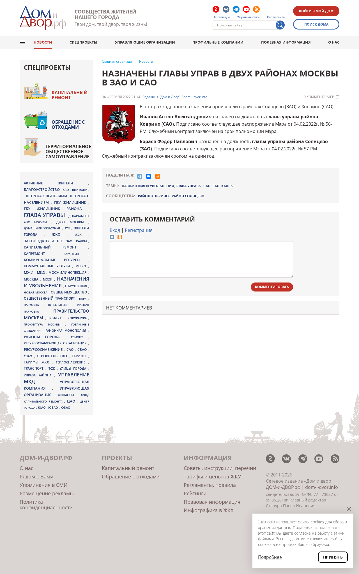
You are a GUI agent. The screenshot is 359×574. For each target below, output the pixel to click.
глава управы (189, 186)
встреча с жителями (47, 195)
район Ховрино (153, 196)
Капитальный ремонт (70, 95)
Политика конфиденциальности (46, 504)
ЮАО (42, 408)
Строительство (53, 355)
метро (81, 266)
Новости (43, 42)
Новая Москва (36, 292)
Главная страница (117, 61)
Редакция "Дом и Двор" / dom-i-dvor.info (174, 97)
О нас (333, 42)
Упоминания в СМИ (44, 485)
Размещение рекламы (47, 493)
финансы (67, 395)
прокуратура (76, 318)
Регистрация (139, 230)
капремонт (39, 253)
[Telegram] (139, 176)
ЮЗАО (65, 408)
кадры (227, 186)
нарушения (76, 286)
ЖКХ (59, 234)
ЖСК (81, 235)
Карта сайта (276, 17)
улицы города (74, 368)
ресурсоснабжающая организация (56, 343)
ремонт (79, 337)
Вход (115, 230)
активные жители (56, 183)
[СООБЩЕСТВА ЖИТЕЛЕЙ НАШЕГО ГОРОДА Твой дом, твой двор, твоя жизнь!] (43, 18)
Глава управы (45, 215)
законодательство (44, 240)
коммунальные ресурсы (56, 259)
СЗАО (29, 356)
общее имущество (69, 292)
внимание (80, 190)
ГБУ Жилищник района (56, 208)
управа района (39, 375)
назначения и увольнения (148, 186)
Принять (333, 557)
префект (55, 318)
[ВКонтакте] (148, 176)
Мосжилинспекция (68, 272)
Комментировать (272, 286)
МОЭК (48, 279)
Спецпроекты (83, 42)
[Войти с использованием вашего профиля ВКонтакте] (112, 237)
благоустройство (42, 189)
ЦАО (72, 401)
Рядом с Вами (36, 476)
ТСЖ (53, 368)
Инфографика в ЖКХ (208, 510)
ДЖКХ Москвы (72, 222)
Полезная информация (286, 42)
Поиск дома (316, 24)
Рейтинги (195, 493)
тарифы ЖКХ (38, 362)
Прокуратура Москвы (44, 324)
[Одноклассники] (157, 176)
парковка (33, 305)
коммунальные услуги (48, 266)
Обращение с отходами (68, 124)
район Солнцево (188, 196)
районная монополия (66, 331)
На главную (221, 17)
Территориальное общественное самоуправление (68, 151)
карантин (76, 254)
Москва (32, 279)
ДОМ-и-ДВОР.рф (283, 487)
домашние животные (43, 228)
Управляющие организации (145, 42)
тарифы (80, 356)
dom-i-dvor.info (321, 487)
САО (207, 186)
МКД (41, 272)
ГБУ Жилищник (71, 202)
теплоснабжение (72, 362)
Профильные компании (217, 42)
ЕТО (68, 228)
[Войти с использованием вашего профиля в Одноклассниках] (120, 237)
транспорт (34, 368)
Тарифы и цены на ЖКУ (212, 476)
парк (83, 298)
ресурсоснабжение (44, 349)
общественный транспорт (50, 298)
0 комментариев (319, 97)
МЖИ (29, 272)
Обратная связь (249, 17)
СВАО (82, 349)
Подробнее (270, 557)
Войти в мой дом (316, 11)
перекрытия (59, 305)
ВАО (66, 189)
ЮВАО (53, 407)
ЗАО (216, 186)
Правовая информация (212, 501)
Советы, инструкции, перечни (220, 468)
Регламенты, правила (210, 485)
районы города (44, 336)
